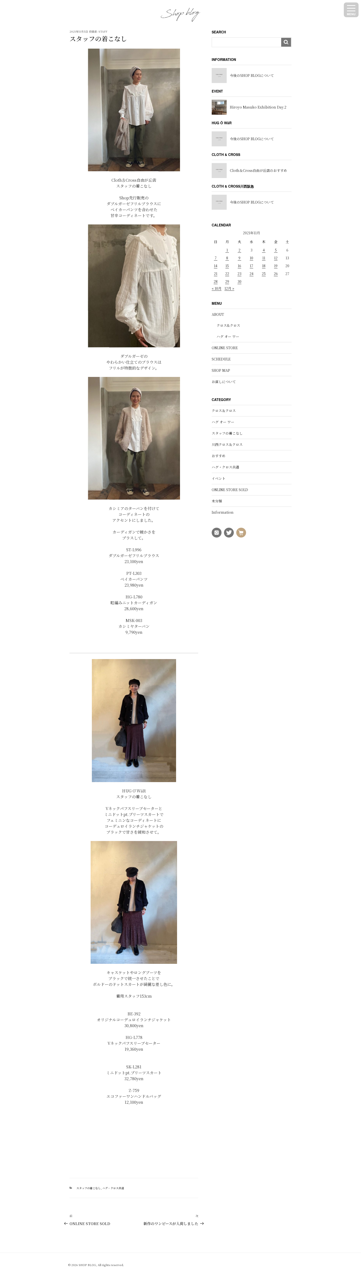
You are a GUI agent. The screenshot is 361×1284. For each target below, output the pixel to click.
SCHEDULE (221, 359)
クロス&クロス (228, 325)
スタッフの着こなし (88, 1188)
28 (216, 281)
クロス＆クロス (224, 410)
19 (276, 265)
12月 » (229, 288)
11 (263, 257)
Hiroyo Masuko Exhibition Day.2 (258, 107)
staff (102, 31)
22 (227, 273)
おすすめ (218, 455)
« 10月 (217, 288)
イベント (218, 478)
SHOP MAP (221, 370)
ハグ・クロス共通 (113, 1188)
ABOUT (218, 314)
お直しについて (224, 381)
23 (239, 273)
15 (227, 265)
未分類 (217, 500)
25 (264, 273)
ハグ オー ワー (228, 336)
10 (251, 257)
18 (263, 265)
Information (223, 512)
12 (276, 257)
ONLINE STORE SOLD (230, 489)
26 (276, 273)
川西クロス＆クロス (227, 444)
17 (251, 265)
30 (239, 281)
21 (215, 273)
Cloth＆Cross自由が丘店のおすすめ (258, 170)
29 (227, 281)
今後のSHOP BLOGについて (252, 75)
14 (215, 265)
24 (251, 273)
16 (239, 265)
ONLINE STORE (225, 347)
